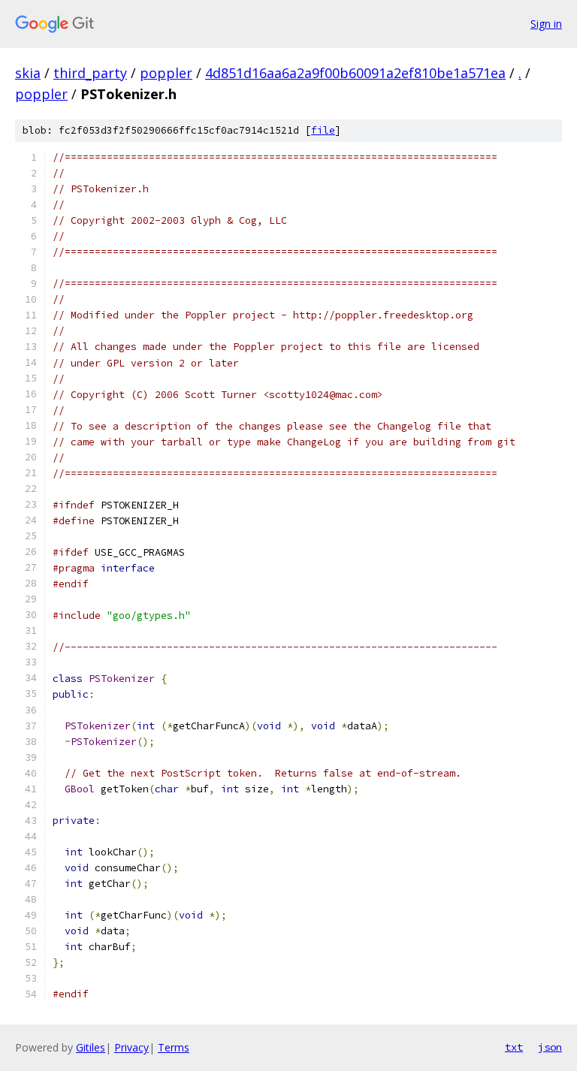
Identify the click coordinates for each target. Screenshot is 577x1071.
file (323, 130)
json (550, 1047)
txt (514, 1047)
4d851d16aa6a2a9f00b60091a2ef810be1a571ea (355, 73)
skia (28, 73)
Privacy (131, 1047)
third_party (90, 73)
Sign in (546, 24)
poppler (166, 73)
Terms (173, 1047)
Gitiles (90, 1047)
